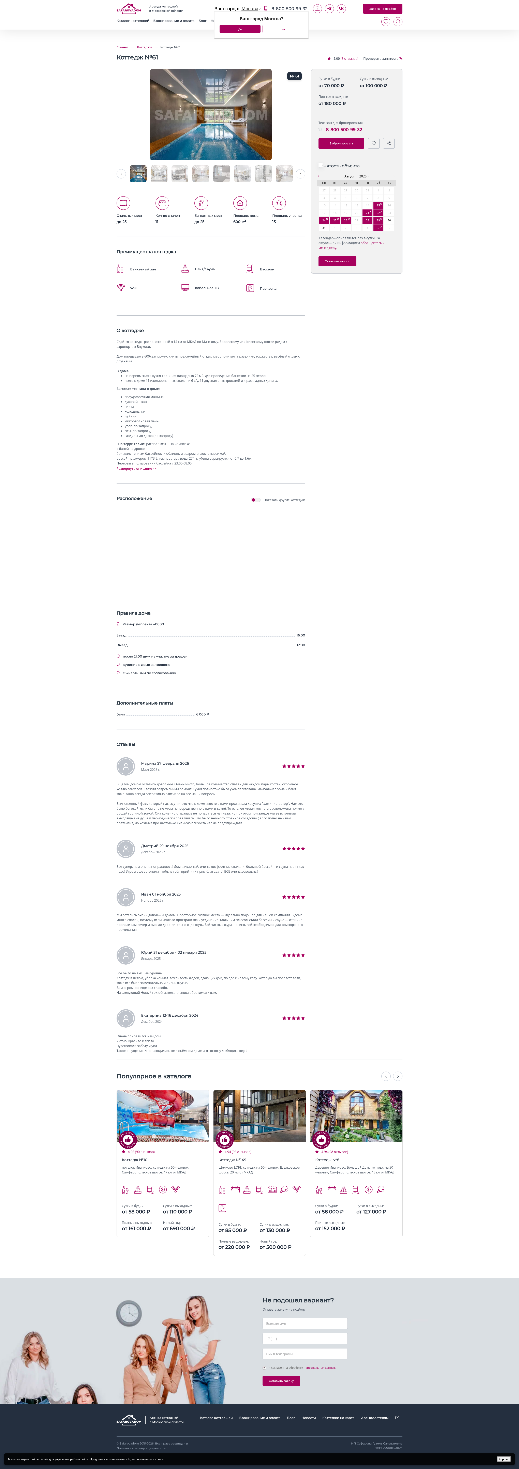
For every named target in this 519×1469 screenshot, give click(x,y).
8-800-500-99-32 (289, 8)
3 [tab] (166, 1136)
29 (378, 220)
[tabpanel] (163, 1116)
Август (349, 176)
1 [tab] (154, 1136)
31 (324, 228)
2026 (363, 176)
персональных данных (320, 1368)
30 (389, 220)
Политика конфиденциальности (141, 1448)
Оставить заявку (281, 1381)
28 (367, 220)
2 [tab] (160, 1136)
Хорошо (504, 1459)
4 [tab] (172, 1136)
